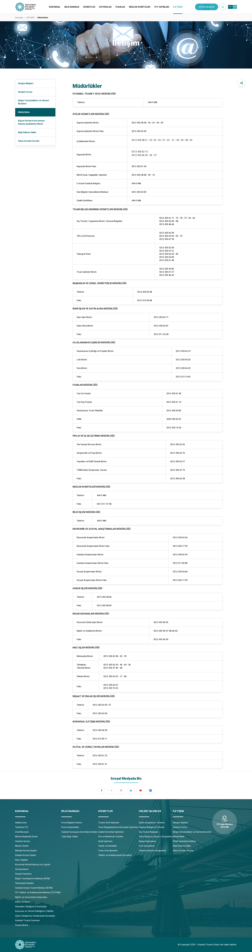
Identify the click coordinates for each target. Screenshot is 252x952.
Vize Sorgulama (146, 845)
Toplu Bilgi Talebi (69, 836)
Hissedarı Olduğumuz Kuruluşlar (31, 906)
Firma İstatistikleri (70, 827)
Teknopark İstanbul (24, 883)
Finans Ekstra (21, 925)
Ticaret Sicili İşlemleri (108, 822)
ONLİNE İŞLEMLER (206, 7)
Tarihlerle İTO (21, 827)
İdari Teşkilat (21, 860)
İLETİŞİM (177, 7)
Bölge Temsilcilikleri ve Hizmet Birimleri (33, 102)
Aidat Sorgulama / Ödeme (152, 822)
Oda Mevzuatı (22, 832)
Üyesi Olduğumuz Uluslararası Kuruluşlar (35, 915)
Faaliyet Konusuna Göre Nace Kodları (79, 832)
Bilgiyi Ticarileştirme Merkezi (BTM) (32, 878)
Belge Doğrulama (147, 841)
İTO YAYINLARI (161, 7)
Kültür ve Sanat (22, 901)
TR (230, 7)
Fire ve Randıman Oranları (110, 836)
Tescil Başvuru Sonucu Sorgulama (155, 836)
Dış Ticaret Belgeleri (149, 832)
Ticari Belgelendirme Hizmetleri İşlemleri (118, 827)
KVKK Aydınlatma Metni (184, 841)
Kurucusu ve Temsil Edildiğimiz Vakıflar (34, 911)
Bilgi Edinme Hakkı (27, 132)
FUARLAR (120, 7)
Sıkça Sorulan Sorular (29, 141)
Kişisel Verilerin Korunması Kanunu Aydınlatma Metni (31, 122)
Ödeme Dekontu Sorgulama (152, 850)
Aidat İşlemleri (105, 841)
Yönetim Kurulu (22, 841)
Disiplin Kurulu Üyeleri (25, 855)
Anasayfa (19, 18)
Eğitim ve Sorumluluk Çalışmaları (31, 897)
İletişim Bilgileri (25, 83)
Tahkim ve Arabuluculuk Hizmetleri (115, 855)
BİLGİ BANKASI (71, 7)
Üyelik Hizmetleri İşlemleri (111, 832)
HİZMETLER (89, 7)
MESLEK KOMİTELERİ (139, 7)
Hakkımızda (21, 822)
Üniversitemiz (22, 869)
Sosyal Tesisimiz (23, 873)
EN (234, 7)
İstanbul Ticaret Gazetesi (27, 920)
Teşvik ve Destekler (107, 845)
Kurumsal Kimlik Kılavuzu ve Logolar (32, 864)
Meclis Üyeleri (22, 845)
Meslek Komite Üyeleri (26, 850)
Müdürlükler (24, 112)
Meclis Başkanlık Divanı (26, 836)
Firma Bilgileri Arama (71, 822)
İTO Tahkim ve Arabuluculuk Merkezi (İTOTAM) (38, 892)
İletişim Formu (25, 92)
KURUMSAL (55, 7)
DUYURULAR (105, 7)
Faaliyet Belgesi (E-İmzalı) (151, 827)
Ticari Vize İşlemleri (108, 850)
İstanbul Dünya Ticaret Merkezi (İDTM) (34, 887)
